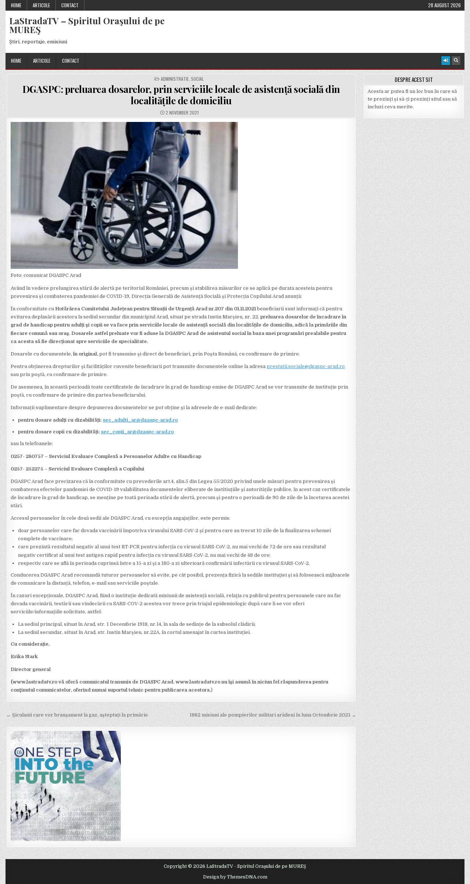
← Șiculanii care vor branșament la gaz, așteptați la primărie (77, 715)
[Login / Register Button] (445, 60)
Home (16, 5)
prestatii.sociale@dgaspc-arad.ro (306, 366)
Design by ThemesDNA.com (235, 877)
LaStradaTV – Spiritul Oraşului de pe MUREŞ (86, 25)
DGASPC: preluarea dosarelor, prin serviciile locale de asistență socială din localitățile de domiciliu (181, 95)
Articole (41, 5)
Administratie (175, 79)
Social (197, 79)
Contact (70, 5)
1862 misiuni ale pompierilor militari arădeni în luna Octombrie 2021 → (272, 715)
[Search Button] (456, 60)
